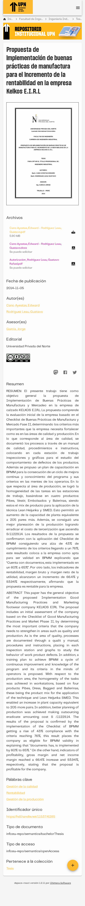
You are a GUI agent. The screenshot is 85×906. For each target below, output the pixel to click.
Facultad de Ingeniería (31, 19)
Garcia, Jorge (16, 329)
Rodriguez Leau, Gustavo (24, 311)
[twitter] (75, 372)
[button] (42, 248)
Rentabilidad (15, 793)
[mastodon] (56, 372)
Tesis (79, 19)
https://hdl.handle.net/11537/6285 (30, 816)
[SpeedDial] (72, 865)
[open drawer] (78, 8)
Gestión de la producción (24, 799)
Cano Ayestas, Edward (23, 305)
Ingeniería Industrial (59, 19)
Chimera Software (60, 883)
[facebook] (65, 372)
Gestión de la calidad (22, 786)
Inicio (10, 19)
